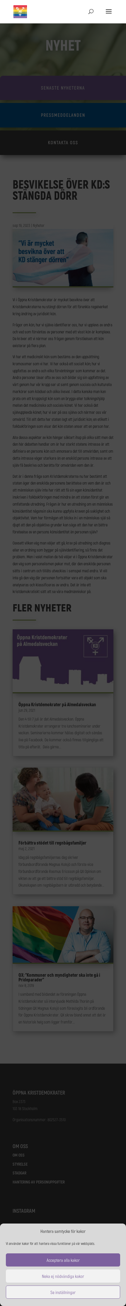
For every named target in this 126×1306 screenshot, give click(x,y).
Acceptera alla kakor (63, 1260)
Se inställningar (63, 1292)
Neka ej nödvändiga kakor (63, 1276)
